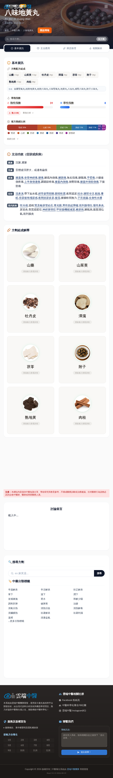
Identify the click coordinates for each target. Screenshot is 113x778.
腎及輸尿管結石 (44, 205)
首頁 (7, 30)
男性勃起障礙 (70, 205)
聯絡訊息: (65, 730)
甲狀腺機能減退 (65, 209)
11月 (35, 751)
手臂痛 (91, 177)
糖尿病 (80, 209)
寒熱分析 (27, 112)
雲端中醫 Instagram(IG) (74, 710)
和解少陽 (78, 598)
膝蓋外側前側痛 (89, 181)
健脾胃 (44, 603)
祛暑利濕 (78, 612)
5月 (9, 745)
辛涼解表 (45, 589)
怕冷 (80, 193)
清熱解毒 (78, 608)
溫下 (43, 594)
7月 (35, 745)
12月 (48, 751)
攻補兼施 (13, 598)
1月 (9, 740)
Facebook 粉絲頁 (71, 700)
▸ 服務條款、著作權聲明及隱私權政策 (21, 728)
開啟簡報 (44, 30)
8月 (48, 745)
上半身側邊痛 (32, 181)
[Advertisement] (57, 463)
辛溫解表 (13, 589)
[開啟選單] (106, 6)
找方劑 (101, 39)
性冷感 (24, 205)
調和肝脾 (13, 603)
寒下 (10, 594)
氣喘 (97, 193)
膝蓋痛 (20, 177)
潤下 (75, 594)
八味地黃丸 (28, 30)
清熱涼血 (45, 608)
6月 (22, 745)
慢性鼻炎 (98, 205)
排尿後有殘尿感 (28, 198)
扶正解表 (78, 589)
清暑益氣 (45, 617)
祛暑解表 (45, 612)
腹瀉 (57, 198)
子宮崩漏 (83, 198)
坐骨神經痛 (31, 177)
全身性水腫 (95, 198)
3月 (35, 740)
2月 (22, 740)
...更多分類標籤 (16, 621)
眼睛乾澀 (60, 193)
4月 (48, 740)
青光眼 (58, 205)
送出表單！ (86, 752)
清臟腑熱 (13, 612)
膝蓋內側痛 (61, 181)
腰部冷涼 (89, 193)
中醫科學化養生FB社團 (74, 705)
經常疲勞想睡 (46, 193)
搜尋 (99, 573)
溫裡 (10, 617)
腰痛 (41, 177)
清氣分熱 (13, 608)
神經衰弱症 (49, 209)
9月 (9, 751)
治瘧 (75, 603)
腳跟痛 (62, 177)
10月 (22, 751)
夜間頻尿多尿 (46, 198)
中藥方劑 (16, 30)
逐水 (43, 598)
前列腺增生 (85, 205)
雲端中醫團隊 (73, 769)
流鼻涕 (20, 193)
